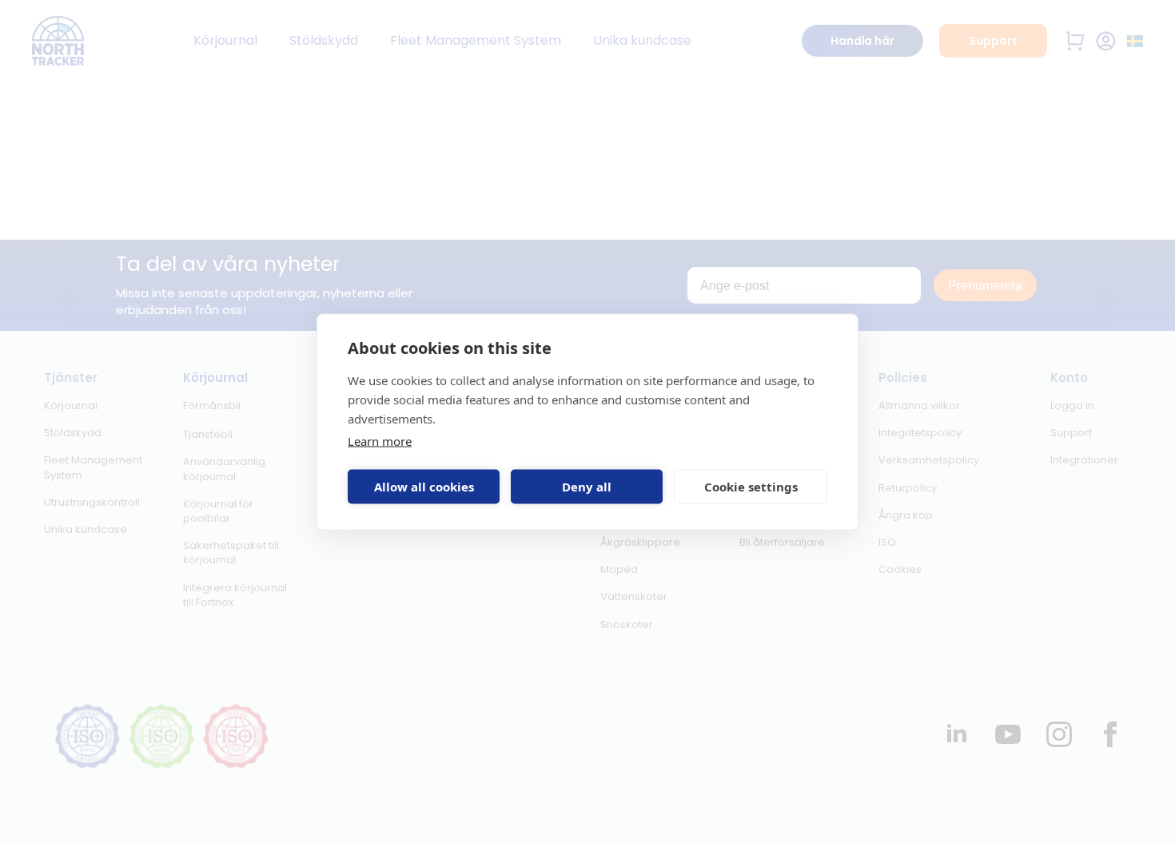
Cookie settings (751, 487)
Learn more (380, 440)
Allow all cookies (424, 487)
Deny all (586, 487)
